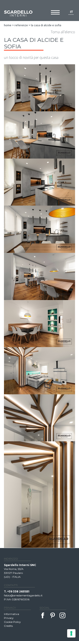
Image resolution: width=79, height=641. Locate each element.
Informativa (11, 614)
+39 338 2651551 (18, 591)
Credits (8, 625)
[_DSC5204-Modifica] (39, 229)
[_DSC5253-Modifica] (39, 370)
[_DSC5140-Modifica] (39, 276)
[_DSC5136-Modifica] (39, 182)
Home (7, 25)
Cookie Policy (12, 622)
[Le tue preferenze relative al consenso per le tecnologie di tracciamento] (71, 633)
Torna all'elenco (63, 31)
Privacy (9, 618)
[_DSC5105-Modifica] (39, 88)
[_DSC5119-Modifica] (39, 135)
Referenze (21, 25)
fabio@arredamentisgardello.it (23, 595)
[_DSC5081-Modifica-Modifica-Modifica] (39, 323)
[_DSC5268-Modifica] (39, 418)
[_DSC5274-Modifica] (39, 494)
